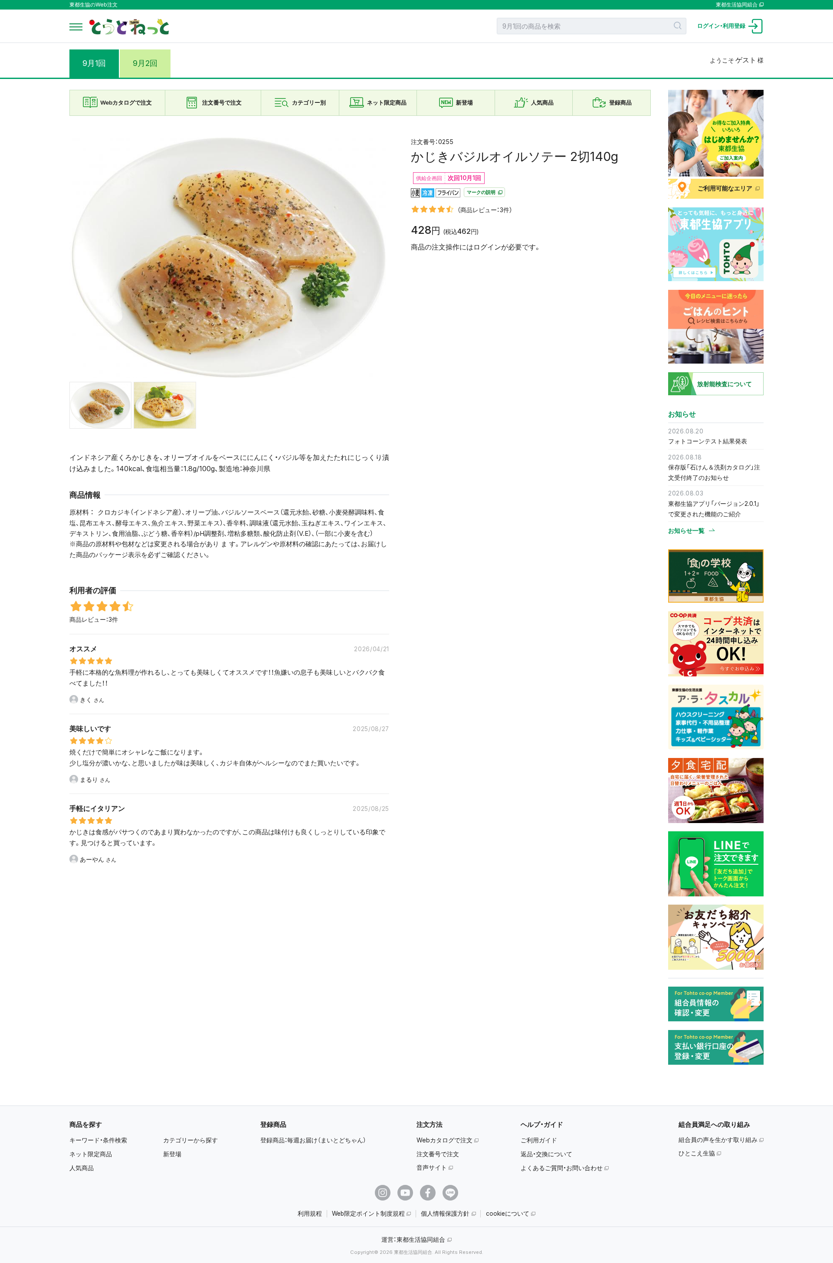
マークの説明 (482, 193)
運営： (413, 1239)
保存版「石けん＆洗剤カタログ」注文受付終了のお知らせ (714, 472)
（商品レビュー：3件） (484, 209)
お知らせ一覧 (686, 530)
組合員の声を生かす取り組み (718, 1139)
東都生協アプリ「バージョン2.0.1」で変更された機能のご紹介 (714, 509)
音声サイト (431, 1167)
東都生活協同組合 (737, 4)
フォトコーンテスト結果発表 (707, 441)
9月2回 (145, 63)
